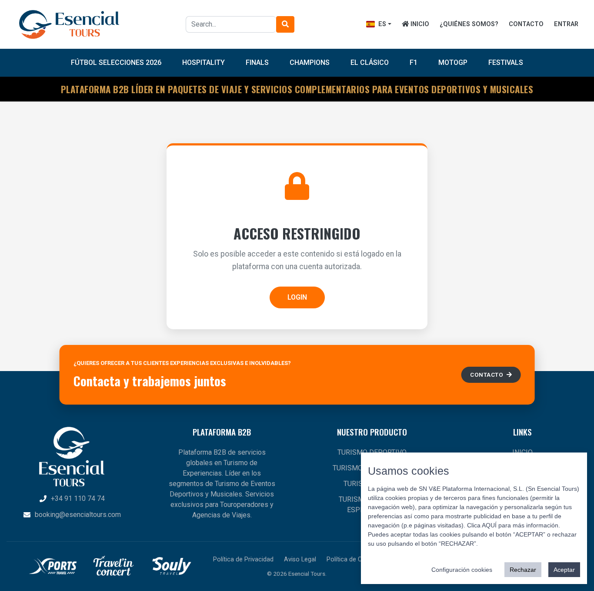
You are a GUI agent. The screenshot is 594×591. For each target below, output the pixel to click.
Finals (257, 62)
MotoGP (452, 62)
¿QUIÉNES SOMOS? (469, 24)
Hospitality (203, 62)
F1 (413, 62)
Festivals (505, 62)
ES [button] (381, 24)
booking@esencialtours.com (78, 514)
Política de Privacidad (243, 559)
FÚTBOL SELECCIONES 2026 (116, 62)
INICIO (419, 24)
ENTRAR (566, 24)
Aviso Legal (300, 559)
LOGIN (297, 297)
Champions (310, 62)
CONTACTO (526, 24)
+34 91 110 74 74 (78, 498)
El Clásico (369, 62)
